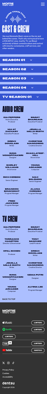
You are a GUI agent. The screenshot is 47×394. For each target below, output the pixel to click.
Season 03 (14, 78)
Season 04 (14, 87)
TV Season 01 (17, 96)
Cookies (5, 373)
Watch (38, 350)
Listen (38, 322)
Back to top (8, 299)
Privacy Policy (8, 370)
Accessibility (7, 377)
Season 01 (13, 60)
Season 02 (14, 69)
